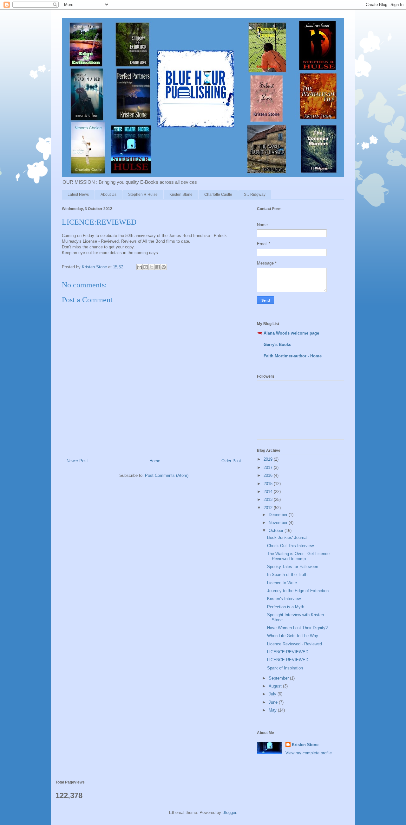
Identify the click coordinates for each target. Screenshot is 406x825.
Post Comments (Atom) (166, 475)
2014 (269, 491)
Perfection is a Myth (285, 606)
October (277, 530)
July (273, 694)
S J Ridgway (254, 194)
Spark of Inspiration (285, 668)
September (279, 678)
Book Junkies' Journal (287, 537)
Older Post (231, 460)
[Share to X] (151, 267)
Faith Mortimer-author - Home (293, 356)
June (274, 702)
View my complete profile (308, 753)
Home (154, 460)
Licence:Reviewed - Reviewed (294, 644)
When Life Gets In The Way (292, 635)
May (273, 710)
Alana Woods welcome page (291, 333)
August (276, 686)
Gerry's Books (277, 344)
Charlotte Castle (218, 194)
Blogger (229, 812)
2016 (269, 475)
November (279, 522)
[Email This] (139, 267)
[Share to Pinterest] (163, 267)
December (279, 514)
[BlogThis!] (145, 267)
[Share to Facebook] (157, 267)
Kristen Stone (181, 194)
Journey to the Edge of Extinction (298, 590)
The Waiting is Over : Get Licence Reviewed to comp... (298, 556)
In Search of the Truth (287, 574)
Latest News (78, 194)
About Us (108, 194)
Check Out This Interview (290, 545)
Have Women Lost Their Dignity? (297, 627)
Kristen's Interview (284, 598)
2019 (269, 459)
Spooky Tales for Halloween (292, 566)
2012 (269, 507)
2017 (269, 467)
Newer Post (77, 460)
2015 (269, 483)
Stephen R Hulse (143, 194)
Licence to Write (282, 582)
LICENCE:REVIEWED (287, 651)
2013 (269, 499)
